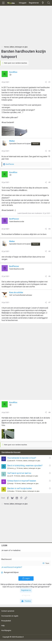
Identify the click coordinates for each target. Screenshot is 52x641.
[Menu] (3, 3)
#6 (49, 276)
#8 (49, 412)
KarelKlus (13, 72)
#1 (49, 82)
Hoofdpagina (6, 630)
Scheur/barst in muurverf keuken (21, 481)
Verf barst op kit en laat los (19, 473)
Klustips (11, 491)
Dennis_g (12, 468)
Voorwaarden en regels (9, 616)
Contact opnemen (7, 611)
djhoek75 (12, 461)
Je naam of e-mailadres (10, 550)
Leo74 (11, 476)
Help (3, 626)
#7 (49, 302)
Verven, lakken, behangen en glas (29, 461)
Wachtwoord (6, 559)
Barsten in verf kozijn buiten (19, 488)
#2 (49, 151)
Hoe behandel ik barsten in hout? (21, 458)
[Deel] (46, 82)
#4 (49, 229)
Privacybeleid (6, 621)
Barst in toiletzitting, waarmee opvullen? (25, 465)
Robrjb (11, 483)
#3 (49, 182)
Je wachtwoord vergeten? (11, 567)
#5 (49, 251)
